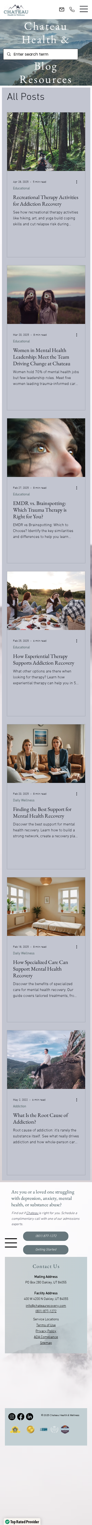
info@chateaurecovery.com (46, 1306)
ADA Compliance (46, 1337)
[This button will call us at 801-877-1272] (72, 9)
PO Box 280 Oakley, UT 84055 (45, 1283)
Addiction (19, 1106)
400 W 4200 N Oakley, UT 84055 (46, 1299)
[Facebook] (20, 1416)
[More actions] (78, 182)
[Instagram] (11, 1416)
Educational (21, 188)
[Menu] (84, 9)
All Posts (26, 97)
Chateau (32, 1213)
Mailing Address (46, 1277)
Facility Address (46, 1293)
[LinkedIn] (29, 1416)
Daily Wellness (24, 800)
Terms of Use (46, 1325)
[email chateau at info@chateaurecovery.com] (61, 9)
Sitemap (46, 1343)
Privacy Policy (46, 1331)
